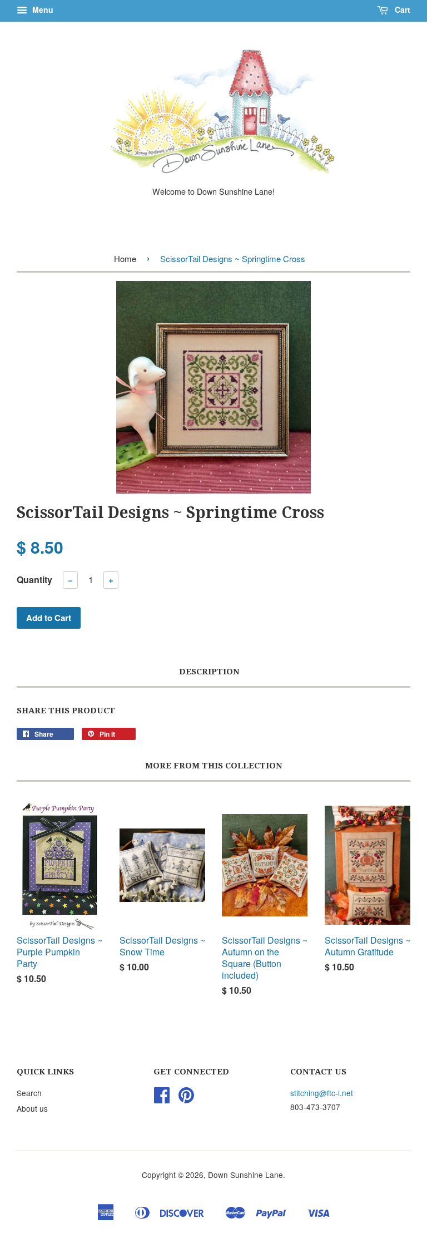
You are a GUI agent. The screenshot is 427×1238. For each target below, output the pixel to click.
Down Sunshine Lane (245, 1174)
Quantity (34, 579)
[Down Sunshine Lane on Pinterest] (186, 1098)
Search (29, 1092)
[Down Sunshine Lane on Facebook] (161, 1098)
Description (209, 672)
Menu (41, 9)
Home (125, 258)
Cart (401, 9)
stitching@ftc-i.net (321, 1092)
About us (32, 1108)
